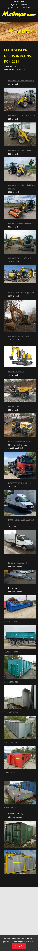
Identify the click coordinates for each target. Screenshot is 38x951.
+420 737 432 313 (20, 4)
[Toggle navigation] (33, 16)
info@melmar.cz (19, 1)
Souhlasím (19, 946)
